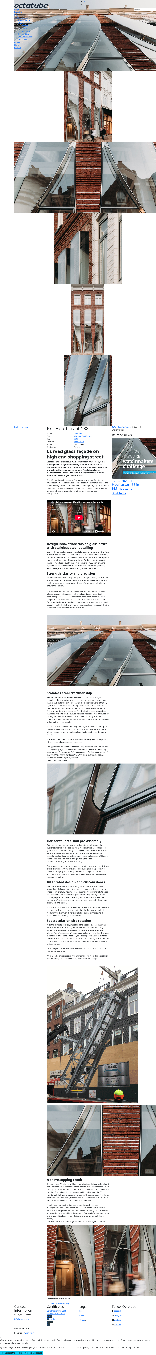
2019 (76, 439)
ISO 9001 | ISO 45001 (56, 1313)
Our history (23, 28)
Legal (81, 1311)
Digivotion (29, 1333)
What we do (23, 23)
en (84, 4)
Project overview (21, 427)
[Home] (31, 5)
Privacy (82, 1315)
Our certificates (24, 34)
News (16, 45)
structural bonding (61, 1303)
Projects (17, 9)
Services (17, 15)
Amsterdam (79, 441)
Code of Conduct (25, 36)
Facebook (117, 1311)
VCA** (49, 1316)
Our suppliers (24, 31)
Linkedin (117, 1324)
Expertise (18, 12)
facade (50, 1303)
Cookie (82, 1320)
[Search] (135, 13)
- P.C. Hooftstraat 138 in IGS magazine (125, 485)
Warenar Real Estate (82, 436)
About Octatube (21, 17)
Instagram (118, 1315)
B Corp (50, 1322)
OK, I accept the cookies (11, 1353)
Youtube (117, 1320)
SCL (48, 1324)
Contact (17, 47)
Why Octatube (24, 20)
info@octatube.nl (21, 1319)
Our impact (23, 26)
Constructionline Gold (56, 1311)
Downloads (23, 39)
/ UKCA (51, 1319)
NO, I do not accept (33, 1353)
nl (84, 1)
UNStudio (78, 433)
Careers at (18, 42)
